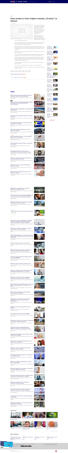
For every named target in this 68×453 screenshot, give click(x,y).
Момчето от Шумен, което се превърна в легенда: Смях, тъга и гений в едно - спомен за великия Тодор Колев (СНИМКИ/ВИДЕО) (52, 75)
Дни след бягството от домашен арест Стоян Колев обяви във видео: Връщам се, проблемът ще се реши (21, 285)
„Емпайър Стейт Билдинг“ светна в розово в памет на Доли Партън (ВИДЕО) (21, 335)
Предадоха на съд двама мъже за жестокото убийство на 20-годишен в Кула (20, 189)
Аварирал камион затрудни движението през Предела (20, 307)
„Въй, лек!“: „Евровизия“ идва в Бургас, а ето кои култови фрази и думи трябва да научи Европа (52, 69)
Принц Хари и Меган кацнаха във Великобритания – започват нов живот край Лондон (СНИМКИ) (21, 196)
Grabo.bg (33, 444)
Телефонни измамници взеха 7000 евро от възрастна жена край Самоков (19, 383)
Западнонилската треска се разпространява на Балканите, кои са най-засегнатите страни (51, 58)
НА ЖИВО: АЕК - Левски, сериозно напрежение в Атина (52, 437)
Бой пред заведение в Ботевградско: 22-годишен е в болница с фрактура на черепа (21, 369)
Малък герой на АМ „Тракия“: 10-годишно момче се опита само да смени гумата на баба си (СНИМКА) (52, 53)
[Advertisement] (27, 84)
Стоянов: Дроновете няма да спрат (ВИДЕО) (20, 313)
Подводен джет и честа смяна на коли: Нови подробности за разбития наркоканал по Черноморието (20, 300)
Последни (20, 1)
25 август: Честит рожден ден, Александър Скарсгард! (26, 428)
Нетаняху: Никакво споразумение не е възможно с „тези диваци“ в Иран (21, 355)
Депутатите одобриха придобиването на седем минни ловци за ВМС (20, 362)
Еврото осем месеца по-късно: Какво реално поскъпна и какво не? (50, 85)
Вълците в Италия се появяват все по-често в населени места (50, 95)
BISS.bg (26, 444)
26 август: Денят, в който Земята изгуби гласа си (40, 437)
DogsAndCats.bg (19, 444)
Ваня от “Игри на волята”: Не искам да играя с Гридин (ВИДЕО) (50, 90)
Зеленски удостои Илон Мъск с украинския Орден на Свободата (21, 396)
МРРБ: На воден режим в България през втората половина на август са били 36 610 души (21, 96)
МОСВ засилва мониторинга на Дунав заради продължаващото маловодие (20, 292)
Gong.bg (16, 444)
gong (47, 439)
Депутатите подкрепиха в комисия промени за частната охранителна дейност (20, 158)
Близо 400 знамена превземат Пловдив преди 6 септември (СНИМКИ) (21, 257)
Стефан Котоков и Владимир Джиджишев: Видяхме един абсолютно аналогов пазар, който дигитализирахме (21, 103)
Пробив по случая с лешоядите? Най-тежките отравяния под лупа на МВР (20, 348)
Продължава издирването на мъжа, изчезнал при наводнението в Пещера (21, 403)
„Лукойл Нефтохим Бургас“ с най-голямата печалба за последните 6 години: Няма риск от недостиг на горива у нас (21, 236)
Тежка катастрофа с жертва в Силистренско (20, 243)
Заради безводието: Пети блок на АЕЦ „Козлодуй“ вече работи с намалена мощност (21, 202)
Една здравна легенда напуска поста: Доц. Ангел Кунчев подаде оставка (50, 47)
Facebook (21, 77)
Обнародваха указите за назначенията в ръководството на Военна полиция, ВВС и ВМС (20, 152)
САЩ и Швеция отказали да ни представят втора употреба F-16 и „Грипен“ (21, 123)
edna (23, 439)
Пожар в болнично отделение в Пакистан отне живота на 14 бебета (20, 172)
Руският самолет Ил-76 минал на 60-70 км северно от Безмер (21, 116)
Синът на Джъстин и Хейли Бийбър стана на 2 (27, 437)
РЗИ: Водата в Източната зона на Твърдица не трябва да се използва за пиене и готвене (20, 278)
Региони (25, 1)
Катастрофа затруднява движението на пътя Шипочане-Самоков (20, 130)
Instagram (25, 77)
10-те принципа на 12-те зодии (38, 418)
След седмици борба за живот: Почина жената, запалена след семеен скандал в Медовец (20, 390)
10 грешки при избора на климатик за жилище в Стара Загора (15, 419)
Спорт (12, 92)
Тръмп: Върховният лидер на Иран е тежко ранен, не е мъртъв (21, 144)
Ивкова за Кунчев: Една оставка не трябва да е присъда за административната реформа (20, 250)
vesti (35, 439)
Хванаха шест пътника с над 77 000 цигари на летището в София (20, 165)
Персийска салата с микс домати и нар (51, 428)
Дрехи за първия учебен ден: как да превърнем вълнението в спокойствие (21, 137)
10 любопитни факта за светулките (51, 418)
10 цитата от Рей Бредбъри (26, 418)
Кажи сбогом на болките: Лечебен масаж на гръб (22, 211)
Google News (17, 77)
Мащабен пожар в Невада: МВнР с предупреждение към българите (21, 109)
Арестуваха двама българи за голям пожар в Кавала (50, 104)
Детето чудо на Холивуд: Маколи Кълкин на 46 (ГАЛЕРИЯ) (49, 64)
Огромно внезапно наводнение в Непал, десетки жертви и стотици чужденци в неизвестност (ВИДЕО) (51, 110)
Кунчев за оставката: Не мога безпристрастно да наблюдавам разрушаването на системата (21, 271)
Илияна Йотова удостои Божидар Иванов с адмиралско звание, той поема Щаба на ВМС (20, 328)
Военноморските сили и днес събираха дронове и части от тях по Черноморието (52, 99)
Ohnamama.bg (29, 444)
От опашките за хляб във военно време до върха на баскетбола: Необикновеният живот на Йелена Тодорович (15, 438)
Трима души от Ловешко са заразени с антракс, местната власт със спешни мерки (20, 229)
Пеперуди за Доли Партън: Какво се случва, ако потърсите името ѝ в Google (51, 81)
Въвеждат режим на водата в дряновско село (20, 263)
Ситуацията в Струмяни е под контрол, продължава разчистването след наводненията (21, 321)
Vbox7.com (14, 444)
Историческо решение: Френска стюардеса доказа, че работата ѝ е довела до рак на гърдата (21, 376)
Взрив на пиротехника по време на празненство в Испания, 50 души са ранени (52, 115)
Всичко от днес (52, 120)
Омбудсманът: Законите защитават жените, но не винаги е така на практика (21, 341)
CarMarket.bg (23, 444)
